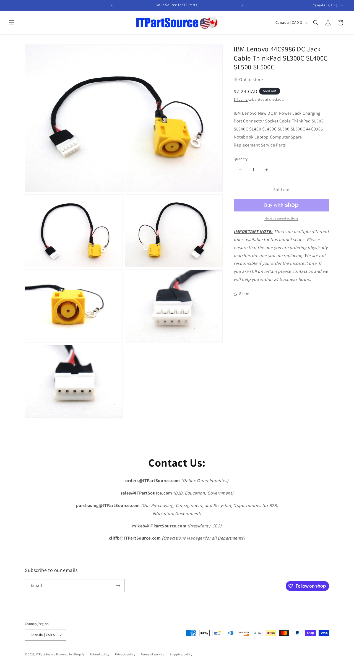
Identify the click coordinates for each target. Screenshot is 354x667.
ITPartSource (45, 654)
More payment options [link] (281, 218)
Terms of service (152, 654)
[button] (12, 23)
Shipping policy (181, 654)
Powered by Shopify (70, 654)
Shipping (241, 99)
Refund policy (100, 654)
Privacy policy (125, 654)
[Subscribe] (118, 585)
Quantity (241, 158)
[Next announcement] (242, 5)
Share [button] (244, 293)
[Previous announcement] (112, 5)
